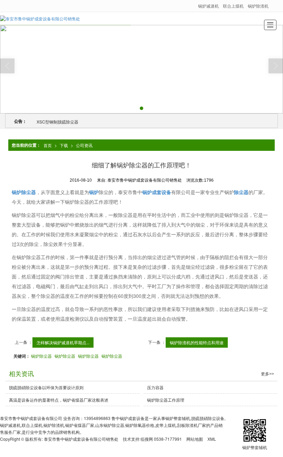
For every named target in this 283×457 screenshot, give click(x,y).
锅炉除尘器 (41, 356)
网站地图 (194, 439)
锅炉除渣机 (258, 6)
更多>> (267, 374)
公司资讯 (84, 145)
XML (211, 439)
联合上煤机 (233, 6)
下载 (64, 145)
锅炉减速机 (208, 6)
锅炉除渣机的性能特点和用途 (197, 342)
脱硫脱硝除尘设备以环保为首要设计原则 (46, 387)
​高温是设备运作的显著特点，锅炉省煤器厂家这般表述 (58, 400)
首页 (47, 145)
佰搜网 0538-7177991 (161, 439)
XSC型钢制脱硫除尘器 (57, 122)
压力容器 (155, 387)
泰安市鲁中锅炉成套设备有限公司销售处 (81, 439)
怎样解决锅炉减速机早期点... (63, 342)
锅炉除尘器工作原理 (165, 400)
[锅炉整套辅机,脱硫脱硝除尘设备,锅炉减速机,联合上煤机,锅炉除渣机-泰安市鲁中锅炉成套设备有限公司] (40, 18)
